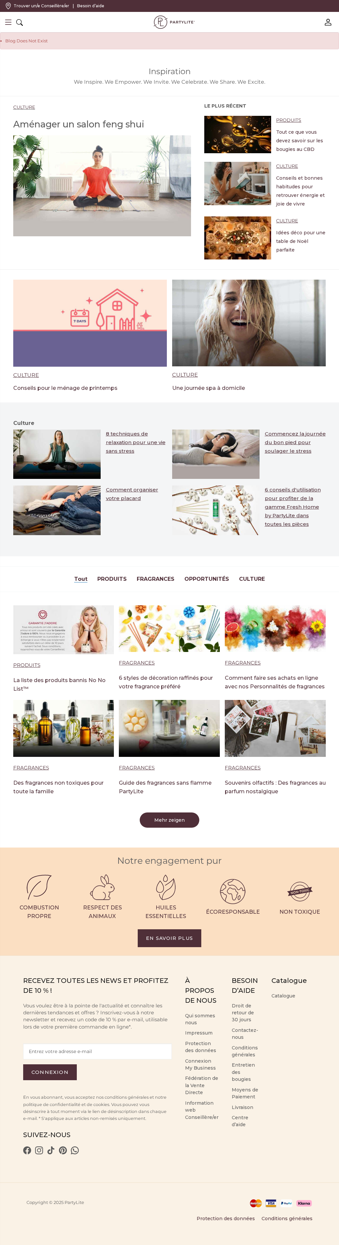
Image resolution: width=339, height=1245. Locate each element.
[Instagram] (39, 1153)
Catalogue (283, 996)
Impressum (199, 1033)
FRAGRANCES (137, 663)
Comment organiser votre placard (132, 493)
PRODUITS (288, 120)
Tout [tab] (80, 579)
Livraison (242, 1107)
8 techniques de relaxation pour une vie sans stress (136, 442)
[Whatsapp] (75, 1153)
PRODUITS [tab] (112, 579)
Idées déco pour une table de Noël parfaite (300, 241)
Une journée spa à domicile (208, 388)
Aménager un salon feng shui (78, 124)
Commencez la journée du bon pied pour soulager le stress (295, 442)
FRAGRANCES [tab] (155, 579)
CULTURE (24, 107)
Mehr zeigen (169, 820)
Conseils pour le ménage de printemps (65, 388)
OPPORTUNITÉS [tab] (206, 579)
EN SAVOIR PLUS (169, 938)
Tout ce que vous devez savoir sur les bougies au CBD (299, 140)
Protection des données (226, 1219)
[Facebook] (27, 1153)
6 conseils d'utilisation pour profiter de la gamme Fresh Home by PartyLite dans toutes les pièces (293, 506)
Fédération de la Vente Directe (201, 1085)
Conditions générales (287, 1219)
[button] (8, 23)
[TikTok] (51, 1153)
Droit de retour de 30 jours (243, 1013)
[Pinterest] (63, 1153)
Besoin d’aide (90, 5)
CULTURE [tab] (252, 579)
